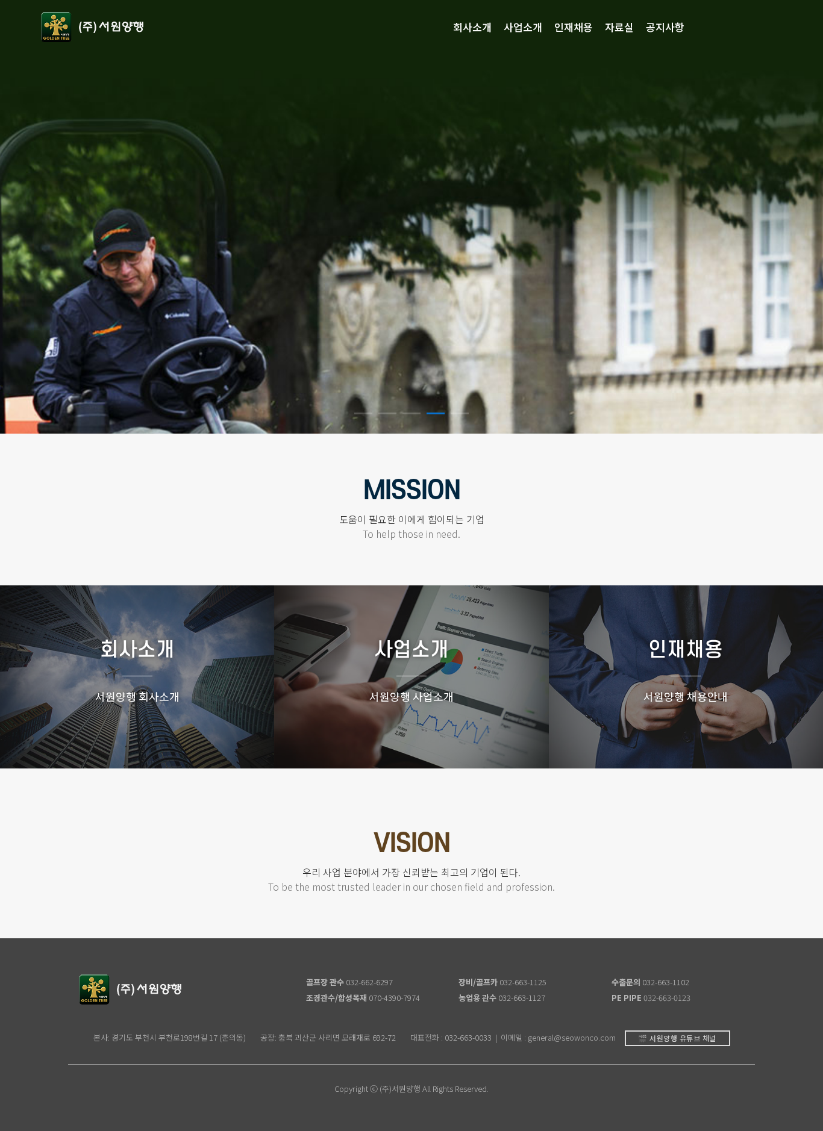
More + (137, 730)
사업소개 (523, 26)
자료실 (619, 26)
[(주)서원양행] (93, 27)
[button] (363, 413)
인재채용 (573, 26)
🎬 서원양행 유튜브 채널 (677, 1038)
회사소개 (472, 26)
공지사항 (665, 26)
